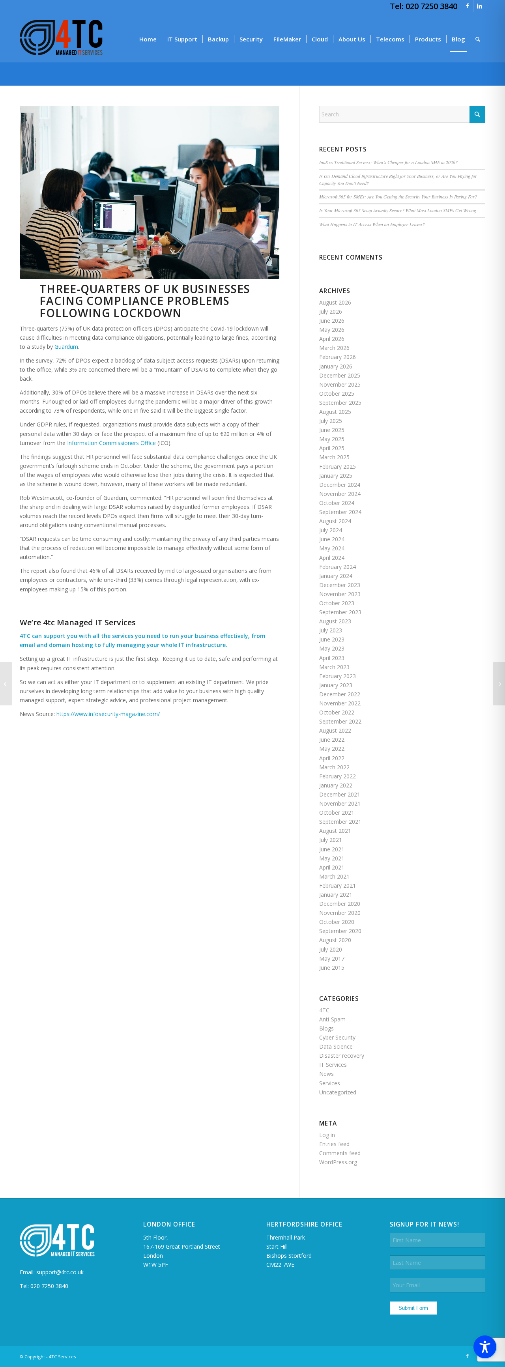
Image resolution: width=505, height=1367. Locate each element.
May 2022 (331, 748)
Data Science (336, 1046)
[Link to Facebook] (467, 6)
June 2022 (331, 739)
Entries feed (334, 1144)
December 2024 (339, 484)
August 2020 (335, 940)
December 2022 (339, 694)
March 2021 (334, 876)
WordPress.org (338, 1162)
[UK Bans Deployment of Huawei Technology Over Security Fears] (499, 683)
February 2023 (337, 676)
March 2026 (334, 348)
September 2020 (340, 931)
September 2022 (340, 721)
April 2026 (331, 338)
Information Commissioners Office (111, 443)
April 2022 (331, 758)
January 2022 (335, 785)
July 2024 (330, 530)
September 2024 (340, 512)
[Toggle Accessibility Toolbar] (485, 1347)
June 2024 (331, 539)
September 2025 (340, 402)
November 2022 (340, 703)
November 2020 (340, 912)
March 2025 (334, 457)
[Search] (477, 39)
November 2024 (340, 493)
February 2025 (337, 466)
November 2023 (340, 594)
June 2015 (331, 967)
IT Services (333, 1064)
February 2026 (337, 357)
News (326, 1073)
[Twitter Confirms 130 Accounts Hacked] (6, 683)
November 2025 (340, 384)
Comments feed (340, 1153)
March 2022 (334, 767)
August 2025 (335, 411)
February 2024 (337, 566)
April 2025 (331, 448)
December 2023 (339, 585)
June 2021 (331, 849)
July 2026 (330, 311)
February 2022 (337, 776)
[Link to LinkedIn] (479, 6)
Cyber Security (337, 1037)
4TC (324, 1010)
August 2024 (335, 521)
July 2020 (330, 949)
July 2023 (330, 630)
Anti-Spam (332, 1019)
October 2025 (336, 393)
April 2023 (331, 658)
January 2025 (335, 475)
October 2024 (336, 503)
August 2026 (335, 302)
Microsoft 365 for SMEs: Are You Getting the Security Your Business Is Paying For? (398, 196)
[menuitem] (148, 39)
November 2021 (340, 803)
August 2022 (335, 730)
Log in (327, 1135)
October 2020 (336, 922)
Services (329, 1083)
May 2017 (331, 958)
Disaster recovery (341, 1055)
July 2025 (330, 420)
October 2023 (336, 603)
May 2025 (331, 439)
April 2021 (331, 867)
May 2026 (331, 329)
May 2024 (331, 548)
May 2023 (331, 648)
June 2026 (331, 320)
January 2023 (335, 685)
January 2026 (335, 366)
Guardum (66, 346)
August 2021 (335, 830)
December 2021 (339, 794)
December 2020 (339, 903)
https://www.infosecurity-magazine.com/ (108, 714)
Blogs (326, 1028)
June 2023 (331, 639)
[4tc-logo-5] (61, 39)
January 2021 (335, 894)
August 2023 (335, 621)
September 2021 (340, 821)
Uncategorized (337, 1092)
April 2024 (331, 557)
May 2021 (331, 858)
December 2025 (339, 375)
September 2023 (340, 612)
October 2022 (336, 712)
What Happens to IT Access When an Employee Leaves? (372, 224)
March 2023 (334, 667)
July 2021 (330, 839)
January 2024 (335, 576)
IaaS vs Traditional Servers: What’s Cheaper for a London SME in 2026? (388, 162)
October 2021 (336, 812)
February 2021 (337, 885)
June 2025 (331, 430)
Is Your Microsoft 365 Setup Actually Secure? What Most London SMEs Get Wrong (397, 210)
